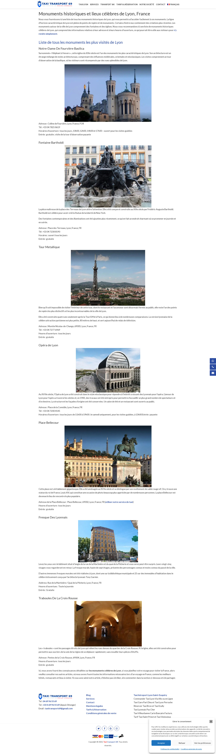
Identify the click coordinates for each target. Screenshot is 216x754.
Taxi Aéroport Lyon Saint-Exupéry (150, 695)
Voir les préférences (202, 743)
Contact (160, 4)
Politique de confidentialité (170, 749)
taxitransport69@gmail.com (59, 708)
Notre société (147, 4)
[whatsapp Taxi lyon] (213, 361)
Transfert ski (107, 4)
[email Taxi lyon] (213, 373)
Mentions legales (94, 706)
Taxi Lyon (83, 4)
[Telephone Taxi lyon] (213, 367)
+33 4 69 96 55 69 (51, 705)
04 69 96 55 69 (50, 701)
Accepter (161, 743)
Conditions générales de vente (191, 749)
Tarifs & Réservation (127, 4)
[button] (211, 721)
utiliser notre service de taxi (119, 502)
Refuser (182, 743)
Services (94, 4)
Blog (88, 695)
